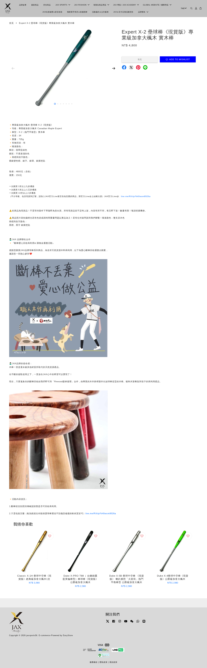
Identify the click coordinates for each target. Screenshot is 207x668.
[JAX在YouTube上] (126, 623)
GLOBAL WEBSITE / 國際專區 (156, 5)
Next (113, 68)
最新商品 (35, 5)
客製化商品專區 (100, 5)
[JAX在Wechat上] (132, 623)
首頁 (11, 23)
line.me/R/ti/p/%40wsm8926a (136, 196)
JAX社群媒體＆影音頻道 (52, 12)
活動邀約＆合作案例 (100, 12)
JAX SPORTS (61, 5)
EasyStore (68, 635)
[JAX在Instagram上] (120, 623)
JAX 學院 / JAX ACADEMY (124, 5)
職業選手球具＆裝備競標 (77, 12)
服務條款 (94, 662)
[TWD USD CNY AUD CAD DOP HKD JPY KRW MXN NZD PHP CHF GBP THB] (183, 8)
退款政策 (113, 662)
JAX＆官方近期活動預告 (123, 12)
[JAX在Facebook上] (114, 623)
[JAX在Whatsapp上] (138, 623)
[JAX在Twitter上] (108, 623)
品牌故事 (22, 5)
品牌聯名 (141, 12)
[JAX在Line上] (144, 623)
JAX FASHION (80, 5)
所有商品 (47, 5)
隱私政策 (103, 662)
